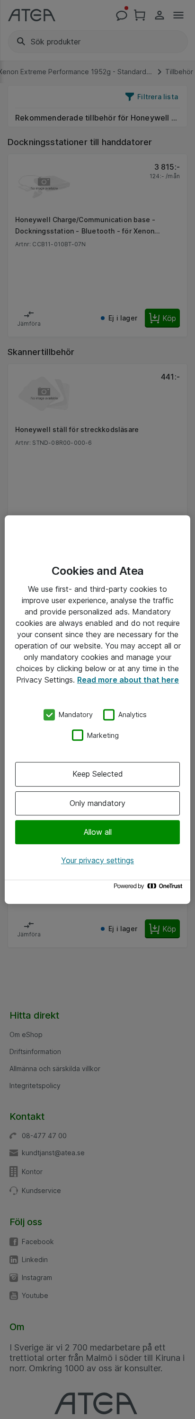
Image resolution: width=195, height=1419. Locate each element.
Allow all (98, 832)
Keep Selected (97, 774)
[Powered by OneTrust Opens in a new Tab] (150, 888)
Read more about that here (128, 679)
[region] (97, 709)
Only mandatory (97, 803)
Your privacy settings (97, 860)
